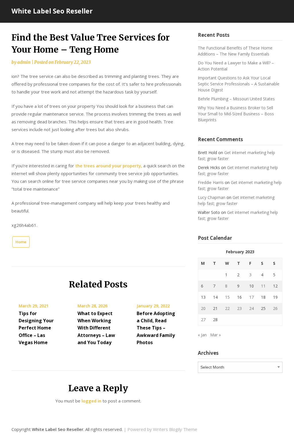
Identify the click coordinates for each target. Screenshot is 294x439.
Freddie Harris (211, 182)
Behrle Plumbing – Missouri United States (236, 98)
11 (263, 286)
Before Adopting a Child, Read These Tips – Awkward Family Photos (156, 328)
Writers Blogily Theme (175, 429)
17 (251, 297)
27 (203, 319)
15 (227, 297)
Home (21, 241)
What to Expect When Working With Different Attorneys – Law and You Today (96, 328)
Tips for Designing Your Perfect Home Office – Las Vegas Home (36, 328)
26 (275, 308)
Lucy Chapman (211, 197)
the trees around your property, (108, 165)
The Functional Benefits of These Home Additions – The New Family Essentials (235, 51)
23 (239, 308)
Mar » (215, 335)
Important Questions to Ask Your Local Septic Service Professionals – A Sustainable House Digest (238, 84)
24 (251, 308)
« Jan (202, 335)
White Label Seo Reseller (52, 11)
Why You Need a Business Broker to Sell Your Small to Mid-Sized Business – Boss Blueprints (236, 113)
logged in (91, 401)
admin (23, 62)
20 (203, 308)
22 (227, 308)
